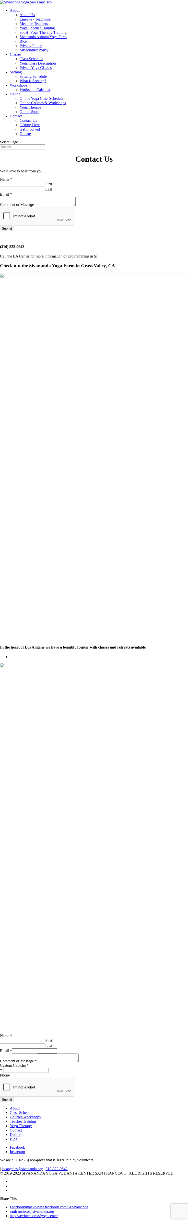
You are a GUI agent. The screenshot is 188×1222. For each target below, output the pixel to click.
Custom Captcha (14, 1065)
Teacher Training (23, 1121)
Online (15, 94)
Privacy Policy (31, 46)
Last (48, 189)
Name (6, 179)
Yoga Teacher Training (37, 28)
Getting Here (30, 125)
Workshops (18, 85)
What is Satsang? (33, 81)
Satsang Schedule (33, 76)
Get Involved (30, 129)
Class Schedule (31, 59)
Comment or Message (17, 204)
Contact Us (28, 120)
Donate (25, 134)
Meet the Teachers (34, 24)
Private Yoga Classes (36, 68)
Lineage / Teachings (35, 19)
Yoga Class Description (38, 63)
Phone (5, 1075)
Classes (15, 54)
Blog (23, 41)
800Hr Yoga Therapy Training (43, 32)
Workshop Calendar (35, 90)
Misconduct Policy (34, 50)
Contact (16, 116)
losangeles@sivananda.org (22, 1169)
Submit (7, 228)
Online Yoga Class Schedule (41, 98)
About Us (27, 15)
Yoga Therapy (31, 107)
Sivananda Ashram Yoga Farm (43, 37)
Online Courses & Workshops (43, 103)
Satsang (16, 72)
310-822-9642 (57, 1169)
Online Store (29, 112)
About (15, 10)
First (48, 184)
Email (6, 194)
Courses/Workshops (25, 1117)
